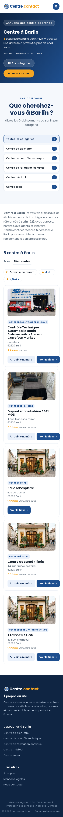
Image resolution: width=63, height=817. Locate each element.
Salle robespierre (21, 488)
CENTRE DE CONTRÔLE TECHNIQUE (28, 322)
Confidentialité (45, 802)
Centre (24, 6)
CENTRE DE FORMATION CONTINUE (28, 629)
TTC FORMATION (20, 635)
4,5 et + (14, 279)
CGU (32, 802)
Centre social (12, 755)
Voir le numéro (23, 359)
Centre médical (13, 749)
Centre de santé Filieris (26, 561)
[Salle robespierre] (31, 463)
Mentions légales (14, 779)
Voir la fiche (47, 359)
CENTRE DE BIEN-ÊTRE (21, 406)
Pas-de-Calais (24, 53)
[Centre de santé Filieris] (31, 537)
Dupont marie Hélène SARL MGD (28, 413)
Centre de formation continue (23, 744)
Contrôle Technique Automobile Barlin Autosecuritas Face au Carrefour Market (26, 332)
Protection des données (20, 805)
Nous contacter (13, 784)
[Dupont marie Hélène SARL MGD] (31, 386)
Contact (52, 805)
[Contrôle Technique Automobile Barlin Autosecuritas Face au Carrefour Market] (31, 302)
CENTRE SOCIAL (17, 482)
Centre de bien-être (16, 733)
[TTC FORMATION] (31, 610)
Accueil (8, 53)
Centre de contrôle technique (22, 738)
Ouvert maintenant (22, 272)
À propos (9, 773)
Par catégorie (21, 63)
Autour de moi (20, 73)
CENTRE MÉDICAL (18, 556)
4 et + (48, 272)
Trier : (8, 261)
